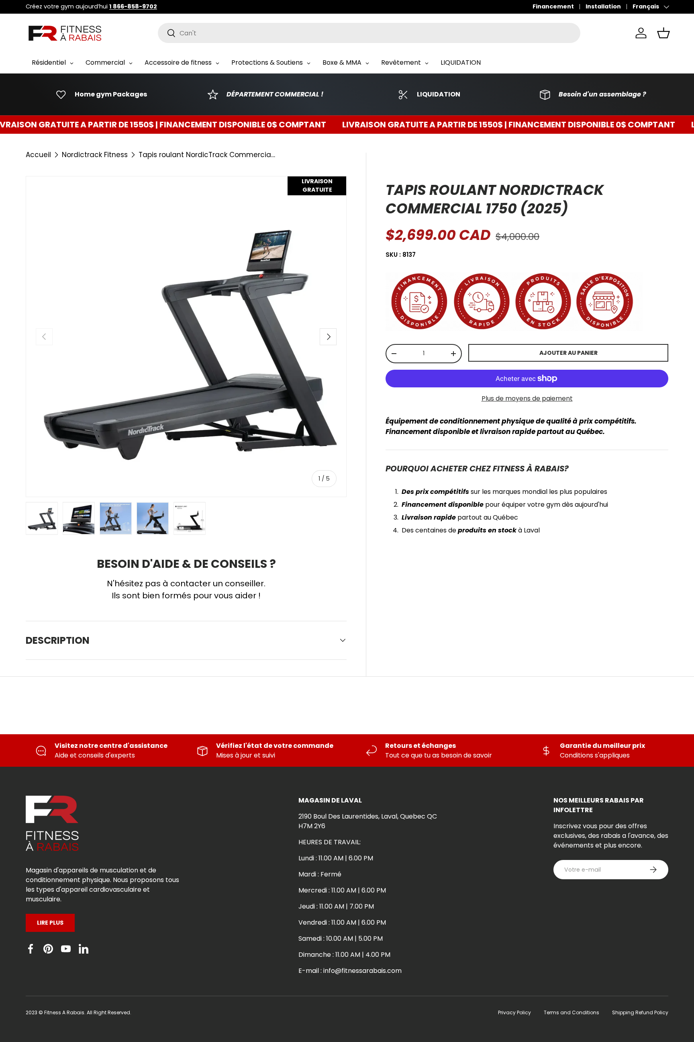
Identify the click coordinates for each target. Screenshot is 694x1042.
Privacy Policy (514, 1012)
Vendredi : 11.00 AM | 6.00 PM (342, 922)
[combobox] (369, 33)
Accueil (38, 155)
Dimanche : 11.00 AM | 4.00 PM (344, 954)
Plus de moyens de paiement (527, 398)
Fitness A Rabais (64, 1012)
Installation (603, 6)
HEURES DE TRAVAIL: (329, 842)
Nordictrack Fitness (95, 155)
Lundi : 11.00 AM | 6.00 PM (335, 858)
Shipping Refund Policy (640, 1012)
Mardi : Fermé (319, 874)
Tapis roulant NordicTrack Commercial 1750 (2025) (207, 155)
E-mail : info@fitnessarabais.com (350, 970)
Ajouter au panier (568, 353)
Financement (553, 6)
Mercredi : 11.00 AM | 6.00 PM (342, 890)
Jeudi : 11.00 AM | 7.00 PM (336, 906)
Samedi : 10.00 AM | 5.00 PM (340, 938)
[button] (663, 33)
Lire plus (50, 923)
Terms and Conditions (571, 1012)
